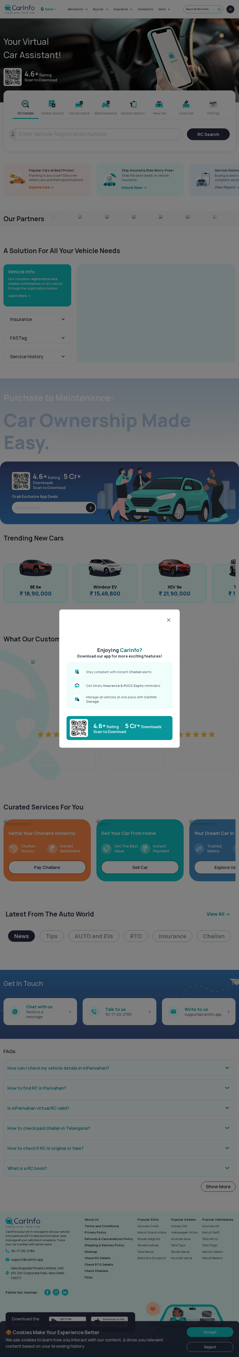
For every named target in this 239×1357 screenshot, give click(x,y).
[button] (119, 629)
